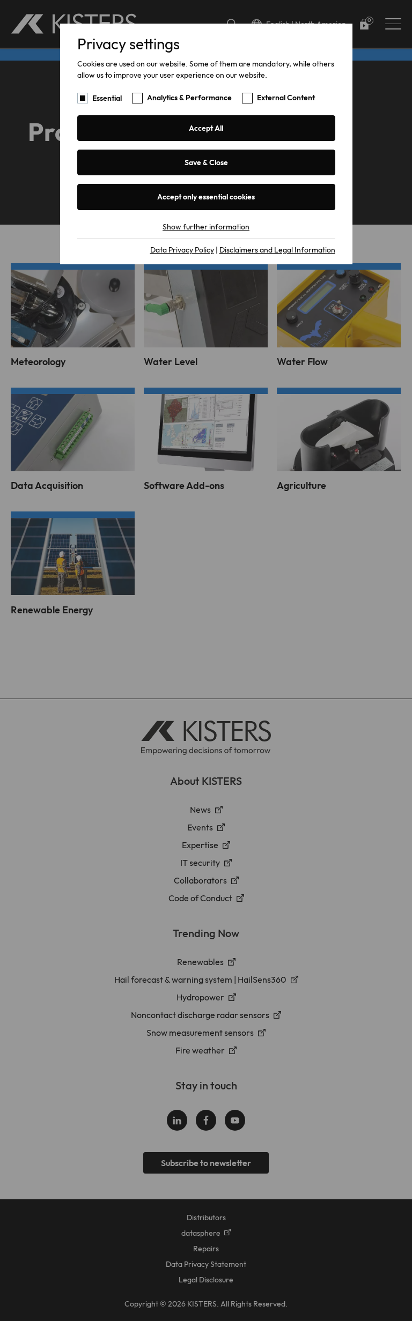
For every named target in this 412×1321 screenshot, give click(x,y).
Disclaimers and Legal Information (277, 250)
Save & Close (206, 162)
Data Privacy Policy (182, 250)
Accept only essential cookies (206, 197)
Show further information (206, 227)
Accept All (206, 128)
